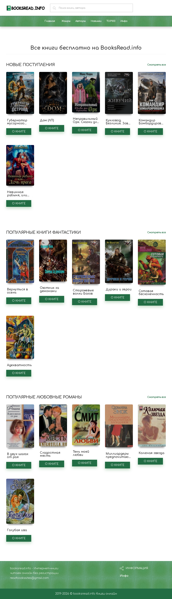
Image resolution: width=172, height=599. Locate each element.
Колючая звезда (151, 453)
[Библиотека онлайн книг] (25, 7)
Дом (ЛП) (47, 120)
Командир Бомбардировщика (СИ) (154, 123)
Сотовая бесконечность (151, 293)
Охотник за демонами (49, 289)
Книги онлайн (106, 593)
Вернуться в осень (17, 291)
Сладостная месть (50, 454)
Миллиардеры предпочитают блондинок (118, 457)
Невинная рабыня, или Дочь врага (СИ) (20, 195)
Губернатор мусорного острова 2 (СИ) (19, 123)
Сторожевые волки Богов (83, 292)
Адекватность (19, 365)
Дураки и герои (119, 289)
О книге (19, 131)
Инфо (124, 575)
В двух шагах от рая (17, 455)
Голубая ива (17, 530)
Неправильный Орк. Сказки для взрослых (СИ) (86, 122)
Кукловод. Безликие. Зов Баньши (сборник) (117, 125)
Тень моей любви (81, 453)
